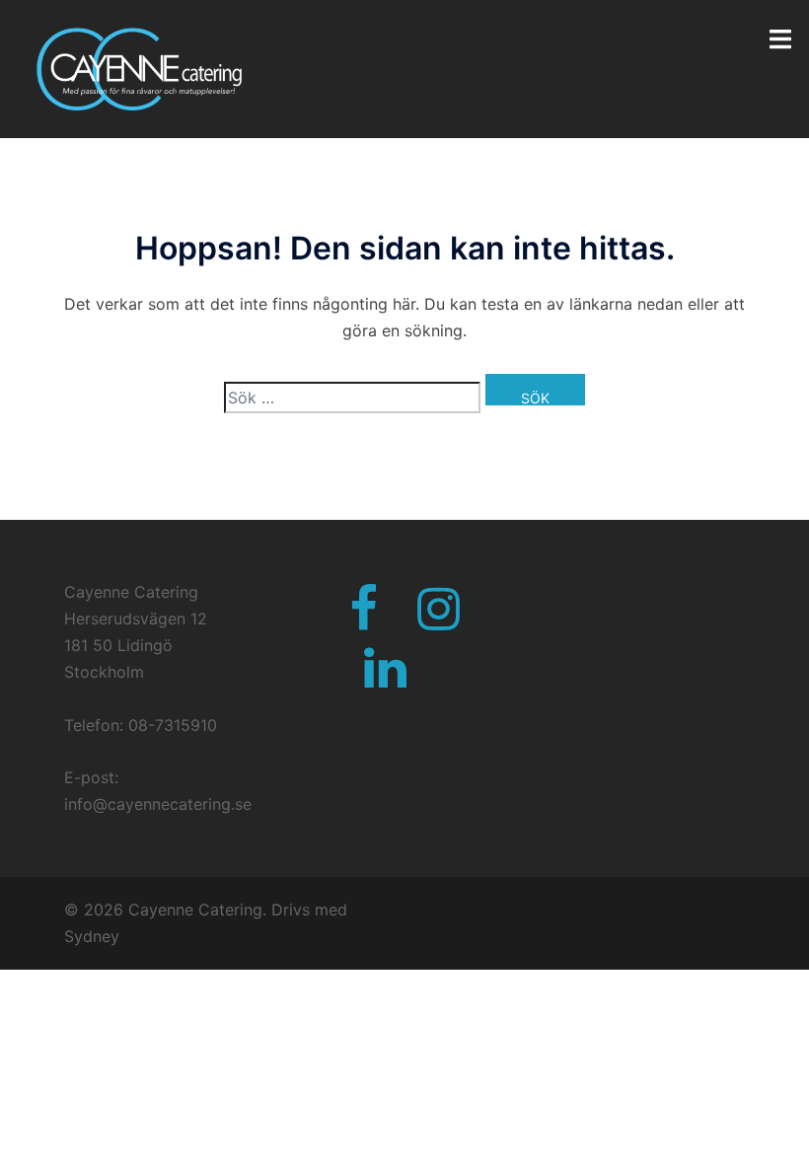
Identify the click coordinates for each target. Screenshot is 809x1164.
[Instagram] (438, 620)
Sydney (91, 936)
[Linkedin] (385, 680)
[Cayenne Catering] (136, 67)
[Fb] (363, 620)
